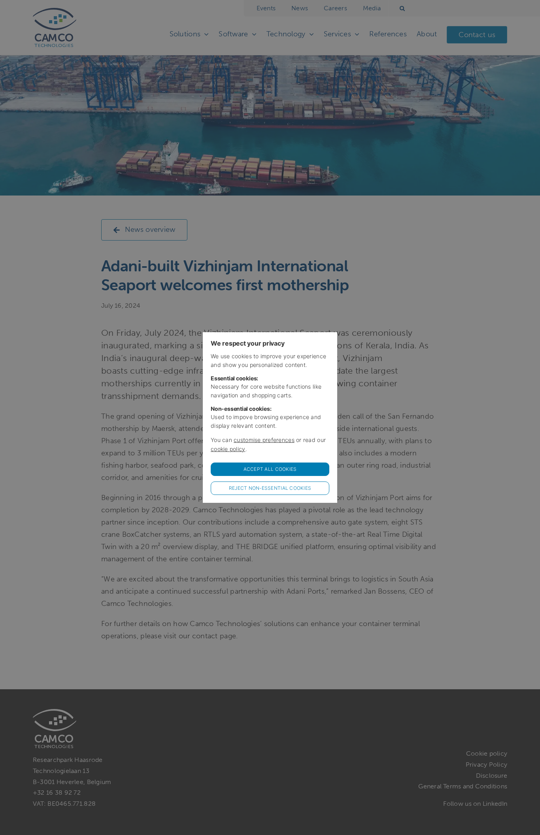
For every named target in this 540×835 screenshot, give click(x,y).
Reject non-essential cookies (270, 488)
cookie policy (228, 449)
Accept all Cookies (270, 469)
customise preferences (264, 439)
